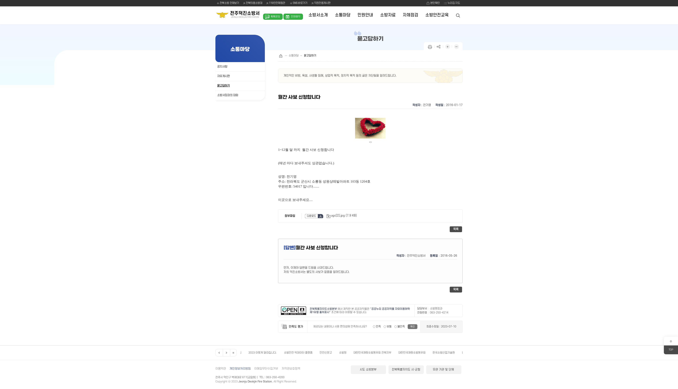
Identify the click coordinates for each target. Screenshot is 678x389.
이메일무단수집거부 (266, 368)
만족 (378, 326)
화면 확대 (447, 46)
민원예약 (295, 16)
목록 (456, 229)
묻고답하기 (223, 85)
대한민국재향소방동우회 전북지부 (364, 352)
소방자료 (388, 15)
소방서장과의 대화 (227, 95)
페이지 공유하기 (438, 46)
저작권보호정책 (291, 368)
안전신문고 (318, 352)
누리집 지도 (454, 3)
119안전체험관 (277, 3)
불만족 (401, 326)
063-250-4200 (275, 377)
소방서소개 (318, 15)
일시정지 (233, 352)
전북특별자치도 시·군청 (406, 369)
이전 (219, 352)
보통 (389, 326)
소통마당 (342, 15)
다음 (226, 352)
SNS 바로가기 (300, 3)
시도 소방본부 (368, 369)
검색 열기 (458, 15)
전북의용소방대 (254, 3)
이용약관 (220, 368)
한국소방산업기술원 (436, 352)
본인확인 (435, 3)
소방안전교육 (437, 15)
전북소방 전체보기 (229, 3)
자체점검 (410, 15)
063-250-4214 (439, 312)
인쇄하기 (430, 46)
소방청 (334, 352)
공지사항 (222, 66)
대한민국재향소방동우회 (404, 352)
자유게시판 (223, 76)
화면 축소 (456, 46)
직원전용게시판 (322, 3)
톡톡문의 (275, 16)
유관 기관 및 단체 (444, 369)
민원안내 (365, 15)
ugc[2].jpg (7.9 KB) (344, 215)
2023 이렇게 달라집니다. (254, 352)
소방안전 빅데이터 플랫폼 (290, 352)
